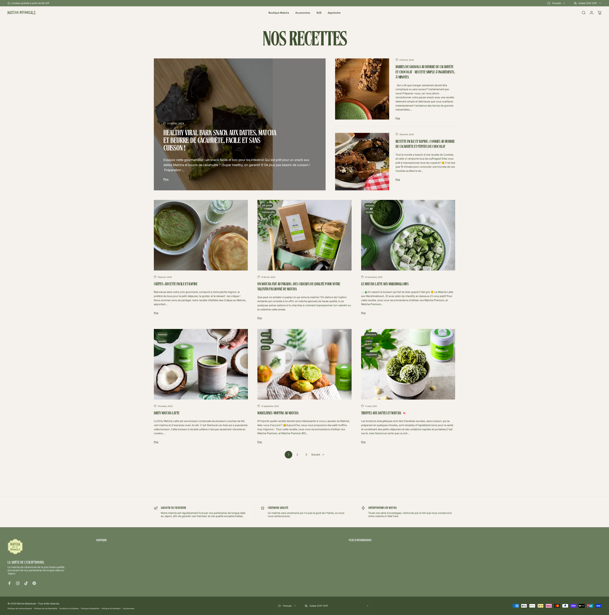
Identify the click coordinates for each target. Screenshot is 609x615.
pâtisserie (267, 341)
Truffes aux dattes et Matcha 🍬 (384, 413)
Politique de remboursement (20, 608)
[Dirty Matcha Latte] (201, 364)
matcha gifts (268, 212)
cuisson (266, 334)
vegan (369, 347)
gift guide (267, 205)
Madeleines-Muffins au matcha (277, 413)
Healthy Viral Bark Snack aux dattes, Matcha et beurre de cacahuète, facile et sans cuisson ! (219, 141)
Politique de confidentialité (45, 608)
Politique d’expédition (90, 608)
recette (369, 212)
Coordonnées (128, 608)
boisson (370, 205)
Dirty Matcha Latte (166, 413)
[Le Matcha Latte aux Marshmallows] (408, 235)
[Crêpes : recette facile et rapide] (201, 235)
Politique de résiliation (111, 608)
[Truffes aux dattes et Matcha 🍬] (408, 364)
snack (369, 341)
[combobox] (556, 3)
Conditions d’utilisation (69, 608)
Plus (166, 179)
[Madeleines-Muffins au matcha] (304, 364)
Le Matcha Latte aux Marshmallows (385, 284)
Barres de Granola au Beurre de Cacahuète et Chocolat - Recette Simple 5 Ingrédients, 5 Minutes (425, 72)
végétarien (371, 354)
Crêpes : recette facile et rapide (175, 284)
